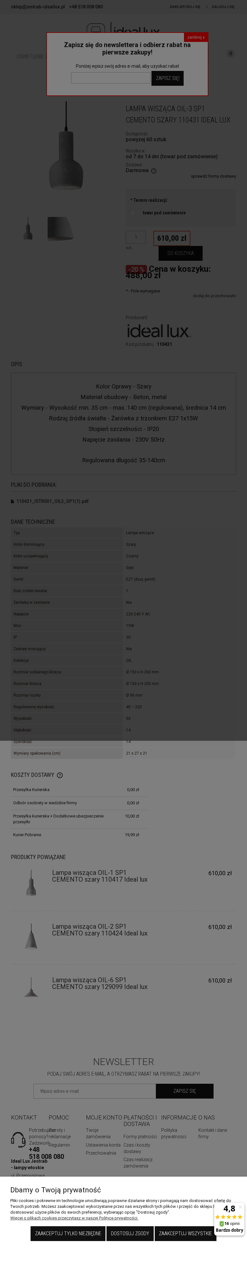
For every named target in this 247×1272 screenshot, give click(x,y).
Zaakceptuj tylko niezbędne (68, 1233)
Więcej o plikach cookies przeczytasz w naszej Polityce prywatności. (74, 1218)
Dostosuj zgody (130, 1233)
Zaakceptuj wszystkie (185, 1233)
